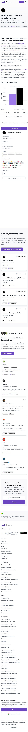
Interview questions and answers (9, 584)
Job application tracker (7, 600)
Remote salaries (5, 647)
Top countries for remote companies (10, 660)
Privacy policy (4, 556)
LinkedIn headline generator (8, 688)
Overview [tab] (3, 26)
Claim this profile (14, 128)
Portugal (20, 161)
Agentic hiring (4, 634)
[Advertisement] (14, 33)
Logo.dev (13, 724)
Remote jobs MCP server (7, 671)
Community (4, 543)
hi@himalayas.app (6, 529)
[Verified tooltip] (8, 462)
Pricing (3, 639)
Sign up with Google (15, 497)
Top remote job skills (6, 652)
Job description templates (8, 624)
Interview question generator (8, 626)
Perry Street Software (8, 263)
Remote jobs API (5, 668)
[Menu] (25, 2)
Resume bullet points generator (9, 681)
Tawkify (5, 384)
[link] (4, 123)
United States (7, 161)
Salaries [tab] (13, 26)
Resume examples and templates (9, 579)
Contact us (4, 558)
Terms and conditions (6, 553)
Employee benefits (6, 551)
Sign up (14, 502)
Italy (22, 163)
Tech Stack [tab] (24, 26)
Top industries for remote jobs (8, 657)
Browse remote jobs (6, 567)
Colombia (19, 165)
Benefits (5, 367)
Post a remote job (5, 619)
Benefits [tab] (18, 26)
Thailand (11, 163)
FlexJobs (5, 462)
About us (3, 541)
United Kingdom (7, 167)
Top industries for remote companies (10, 662)
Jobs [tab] (8, 26)
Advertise (3, 641)
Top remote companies (14, 333)
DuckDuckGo (6, 423)
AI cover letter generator (7, 605)
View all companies (7, 353)
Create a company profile (7, 636)
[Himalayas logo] (6, 2)
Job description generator (8, 621)
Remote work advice (6, 574)
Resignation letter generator (8, 690)
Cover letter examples (7, 582)
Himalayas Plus (5, 598)
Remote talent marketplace (8, 629)
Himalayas (4, 123)
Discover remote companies (8, 569)
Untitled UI (22, 722)
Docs (2, 546)
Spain (5, 163)
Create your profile (6, 564)
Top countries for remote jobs (8, 655)
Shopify (5, 364)
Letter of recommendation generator (10, 693)
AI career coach (5, 613)
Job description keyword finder (9, 673)
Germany (14, 161)
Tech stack (13, 367)
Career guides (4, 577)
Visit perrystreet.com (12, 178)
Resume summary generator (8, 678)
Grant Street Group (8, 403)
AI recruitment (4, 631)
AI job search (4, 572)
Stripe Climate (9, 518)
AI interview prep (5, 610)
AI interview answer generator (9, 686)
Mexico (16, 163)
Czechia (15, 167)
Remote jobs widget (6, 589)
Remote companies (13, 123)
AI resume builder (5, 603)
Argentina (6, 165)
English (14, 727)
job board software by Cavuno (9, 722)
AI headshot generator (7, 608)
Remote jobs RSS (5, 587)
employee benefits (15, 50)
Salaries (5, 406)
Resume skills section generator (9, 683)
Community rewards (6, 591)
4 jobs (24, 399)
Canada (12, 165)
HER (4, 443)
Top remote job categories (8, 650)
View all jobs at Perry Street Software (12, 249)
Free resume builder (6, 676)
